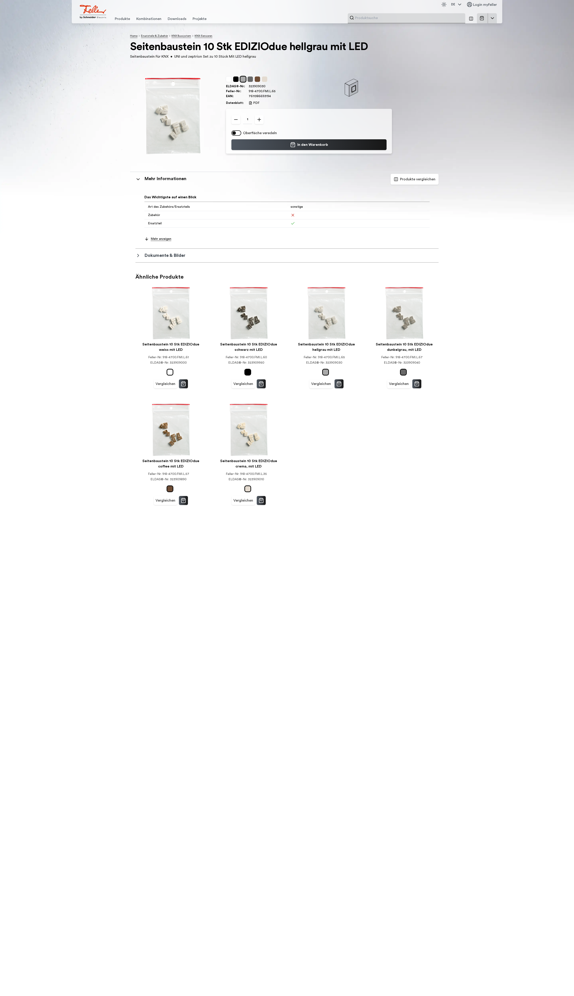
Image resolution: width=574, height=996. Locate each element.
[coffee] (258, 79)
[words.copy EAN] (273, 96)
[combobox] (409, 18)
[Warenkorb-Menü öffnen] (492, 18)
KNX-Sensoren (203, 36)
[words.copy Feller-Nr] (278, 91)
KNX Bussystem (181, 36)
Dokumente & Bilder (164, 255)
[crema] (265, 79)
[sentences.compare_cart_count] (471, 18)
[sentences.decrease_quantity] (235, 119)
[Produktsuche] (352, 17)
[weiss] (229, 79)
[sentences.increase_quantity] (259, 119)
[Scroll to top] (561, 983)
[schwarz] (236, 79)
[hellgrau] (244, 79)
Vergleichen (165, 384)
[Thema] (443, 4)
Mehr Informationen (165, 179)
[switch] (236, 133)
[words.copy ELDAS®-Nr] (267, 86)
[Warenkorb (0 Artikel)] (483, 18)
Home (133, 36)
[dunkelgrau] (251, 79)
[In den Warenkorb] (183, 383)
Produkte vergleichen (417, 179)
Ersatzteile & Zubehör (154, 36)
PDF (256, 103)
